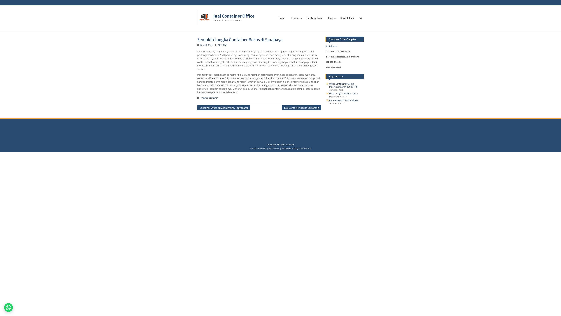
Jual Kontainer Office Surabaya (343, 100)
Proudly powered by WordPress (264, 148)
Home (281, 18)
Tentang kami (314, 18)
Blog (330, 18)
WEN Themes (305, 148)
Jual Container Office (233, 16)
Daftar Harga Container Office (343, 93)
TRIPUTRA (222, 45)
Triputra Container (209, 97)
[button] (8, 307)
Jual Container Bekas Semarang (301, 107)
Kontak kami (347, 18)
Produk (295, 18)
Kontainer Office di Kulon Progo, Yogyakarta (223, 107)
